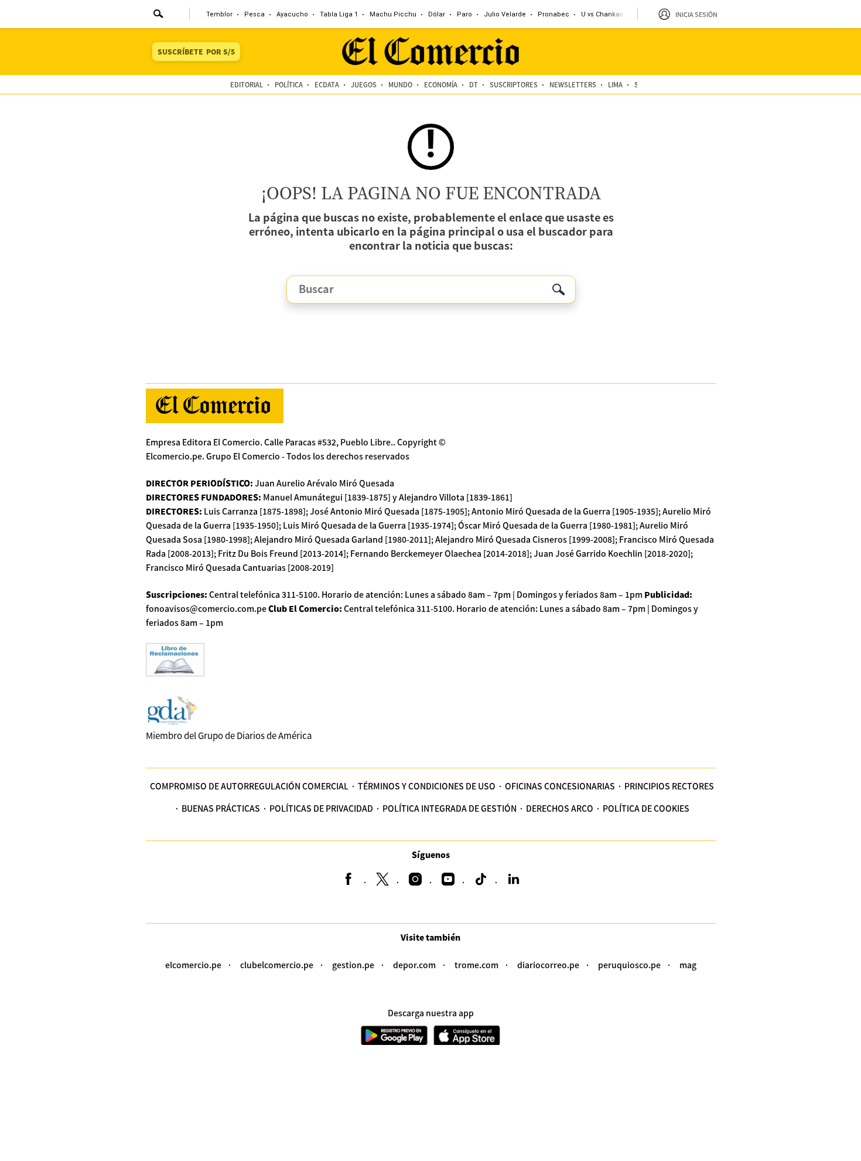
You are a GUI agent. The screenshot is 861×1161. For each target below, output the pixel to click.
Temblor (219, 14)
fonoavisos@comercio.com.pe (206, 608)
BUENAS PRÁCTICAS (221, 808)
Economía (440, 84)
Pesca (254, 14)
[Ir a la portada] (214, 406)
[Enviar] (158, 15)
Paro (464, 14)
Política (289, 84)
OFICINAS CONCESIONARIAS (560, 786)
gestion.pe (353, 965)
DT (473, 84)
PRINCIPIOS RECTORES (669, 786)
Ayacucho (292, 14)
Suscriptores (514, 84)
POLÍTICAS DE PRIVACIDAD (321, 808)
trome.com (476, 965)
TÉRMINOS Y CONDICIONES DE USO (427, 786)
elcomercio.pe (193, 965)
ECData (327, 84)
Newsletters (572, 84)
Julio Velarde (505, 14)
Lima (615, 84)
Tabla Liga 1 (339, 14)
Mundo (400, 84)
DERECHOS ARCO (559, 808)
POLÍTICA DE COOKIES (646, 808)
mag (687, 965)
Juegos (364, 84)
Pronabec (553, 14)
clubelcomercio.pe (276, 965)
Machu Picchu (393, 14)
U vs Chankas (602, 14)
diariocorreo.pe (548, 965)
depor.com (414, 965)
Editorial (246, 84)
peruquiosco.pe (629, 965)
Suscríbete (196, 51)
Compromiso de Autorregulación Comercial (249, 786)
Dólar (436, 14)
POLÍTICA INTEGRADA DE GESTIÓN (449, 808)
